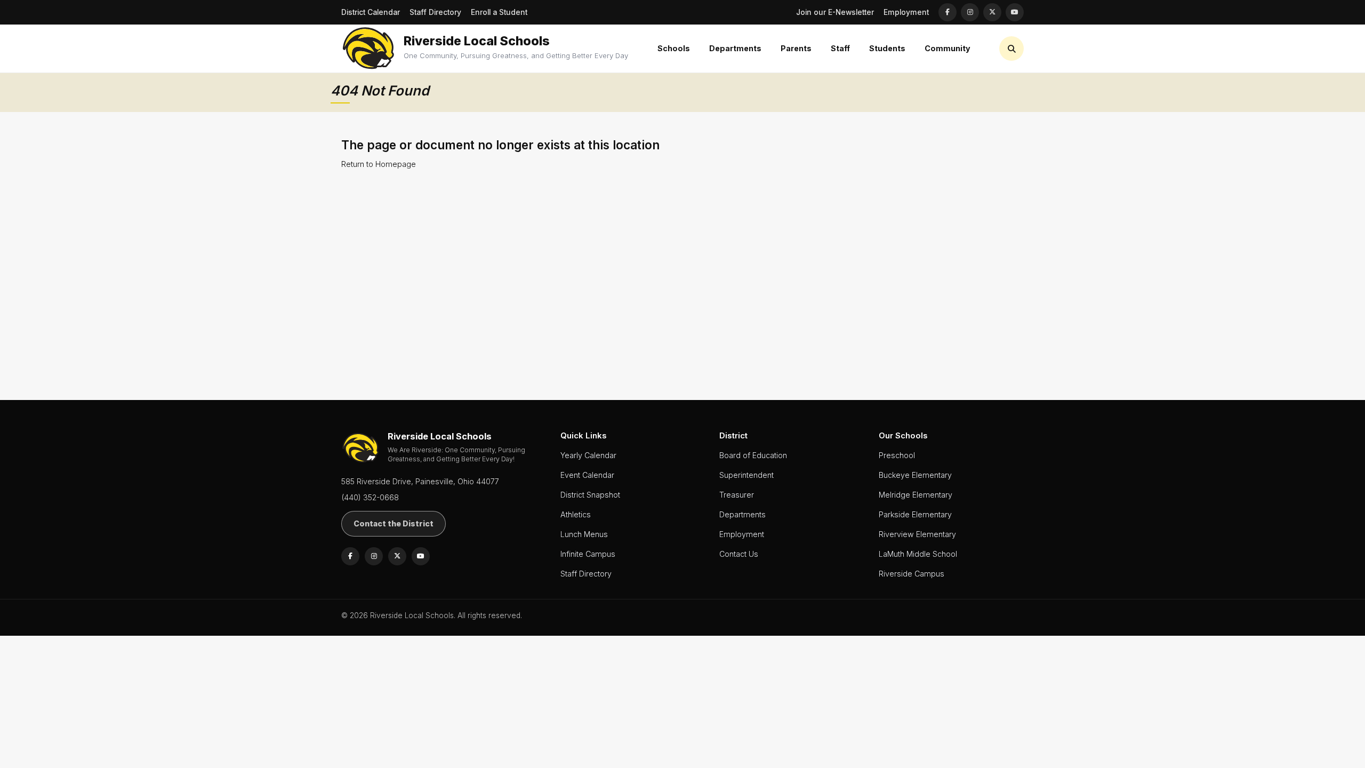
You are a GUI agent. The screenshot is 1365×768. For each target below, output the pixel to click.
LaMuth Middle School (918, 553)
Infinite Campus (587, 553)
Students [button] (887, 48)
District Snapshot (590, 494)
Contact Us (738, 553)
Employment (906, 12)
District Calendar (370, 12)
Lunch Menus (584, 534)
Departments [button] (735, 48)
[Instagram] (970, 12)
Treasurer (736, 494)
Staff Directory (435, 12)
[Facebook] (947, 12)
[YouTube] (1015, 12)
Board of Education (753, 455)
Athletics (575, 514)
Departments (742, 514)
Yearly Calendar (588, 455)
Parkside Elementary (915, 514)
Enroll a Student (499, 12)
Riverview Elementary (917, 534)
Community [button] (947, 48)
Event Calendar (587, 474)
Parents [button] (796, 48)
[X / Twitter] (992, 12)
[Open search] (1011, 48)
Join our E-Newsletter (835, 12)
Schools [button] (673, 48)
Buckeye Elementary (915, 474)
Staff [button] (840, 48)
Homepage (395, 164)
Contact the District (393, 523)
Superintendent (746, 474)
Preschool (897, 455)
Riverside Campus (911, 573)
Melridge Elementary (915, 494)
